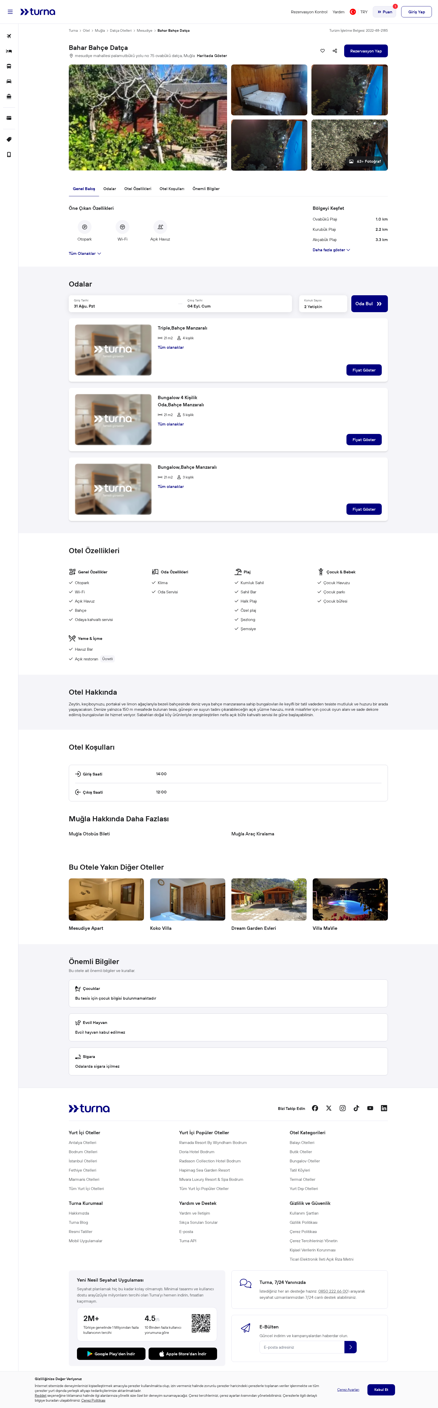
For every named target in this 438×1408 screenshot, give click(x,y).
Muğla (100, 30)
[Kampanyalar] (9, 139)
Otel (86, 30)
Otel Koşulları (172, 188)
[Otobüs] (9, 66)
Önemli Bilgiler (206, 188)
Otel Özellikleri (137, 188)
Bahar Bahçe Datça (174, 30)
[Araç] (9, 81)
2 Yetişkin (313, 306)
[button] (228, 117)
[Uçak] (9, 36)
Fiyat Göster (364, 370)
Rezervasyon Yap (366, 50)
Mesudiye (144, 30)
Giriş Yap (416, 11)
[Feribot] (9, 96)
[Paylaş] (335, 51)
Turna (73, 30)
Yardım (339, 11)
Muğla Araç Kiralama (252, 834)
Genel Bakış (84, 188)
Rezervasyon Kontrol (309, 11)
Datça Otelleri (121, 30)
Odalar (109, 188)
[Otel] (9, 51)
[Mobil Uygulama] (9, 154)
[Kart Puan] (9, 118)
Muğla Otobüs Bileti (89, 834)
